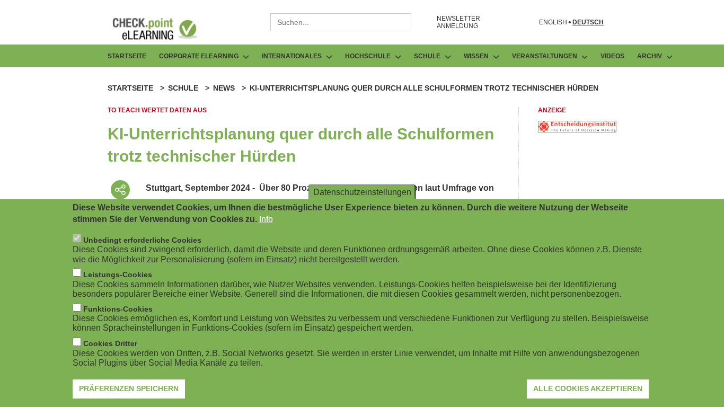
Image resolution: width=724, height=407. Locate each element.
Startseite (127, 56)
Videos (612, 56)
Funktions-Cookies (118, 309)
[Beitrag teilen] (120, 189)
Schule (183, 88)
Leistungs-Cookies (117, 274)
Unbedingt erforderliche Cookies (142, 239)
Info (266, 219)
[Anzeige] (577, 129)
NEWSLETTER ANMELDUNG (458, 22)
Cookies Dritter (110, 343)
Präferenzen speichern (129, 388)
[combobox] (340, 22)
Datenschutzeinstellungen (362, 191)
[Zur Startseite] (163, 28)
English (553, 22)
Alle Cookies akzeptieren (587, 388)
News (224, 88)
